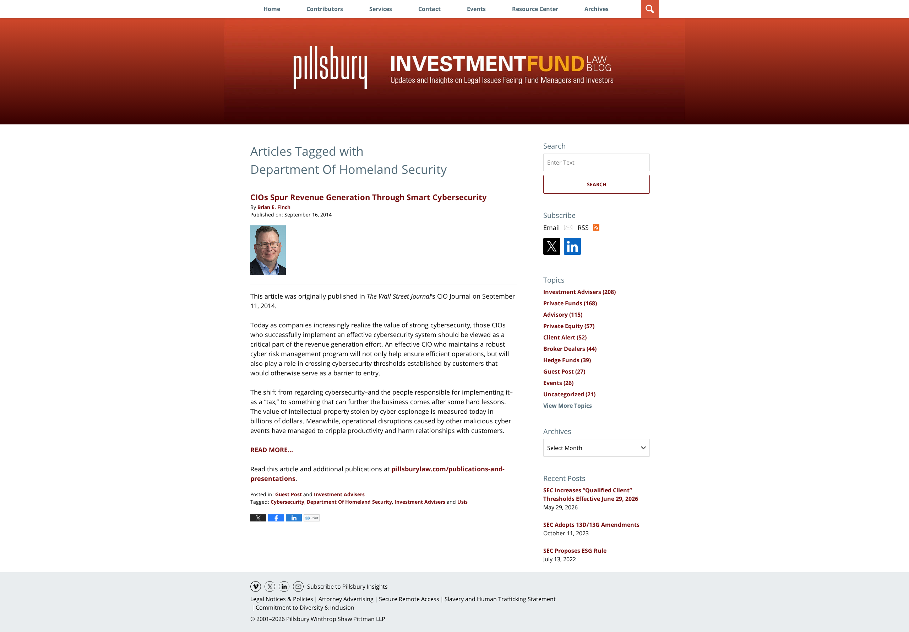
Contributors (324, 9)
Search (596, 184)
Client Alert (565, 337)
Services (380, 9)
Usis (462, 501)
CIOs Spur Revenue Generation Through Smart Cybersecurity (368, 197)
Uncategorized (569, 394)
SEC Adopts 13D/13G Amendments (591, 525)
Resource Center (535, 9)
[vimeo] (255, 586)
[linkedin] (284, 586)
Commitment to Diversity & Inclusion (305, 607)
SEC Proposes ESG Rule (574, 551)
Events (476, 9)
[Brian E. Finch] (270, 250)
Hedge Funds (567, 360)
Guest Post (288, 494)
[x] (270, 586)
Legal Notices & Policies (281, 599)
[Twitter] (551, 246)
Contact (429, 9)
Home (271, 9)
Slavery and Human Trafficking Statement (500, 599)
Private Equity (568, 326)
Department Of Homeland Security (349, 501)
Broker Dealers (570, 349)
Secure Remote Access (409, 599)
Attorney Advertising (346, 599)
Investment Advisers (339, 494)
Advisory (562, 314)
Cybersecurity (287, 501)
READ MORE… (271, 449)
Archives (596, 9)
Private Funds (570, 303)
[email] (298, 586)
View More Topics (567, 405)
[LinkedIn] (572, 246)
